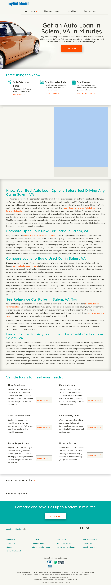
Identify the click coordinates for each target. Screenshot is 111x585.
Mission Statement (13, 551)
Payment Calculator (14, 211)
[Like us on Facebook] (81, 527)
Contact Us (10, 543)
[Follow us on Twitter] (88, 527)
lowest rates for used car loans (25, 266)
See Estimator (53, 93)
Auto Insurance (90, 11)
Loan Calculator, (70, 208)
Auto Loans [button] (30, 11)
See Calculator (84, 93)
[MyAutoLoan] (18, 4)
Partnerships (62, 539)
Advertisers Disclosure (66, 547)
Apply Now (71, 49)
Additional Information (41, 547)
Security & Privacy (90, 547)
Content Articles (38, 543)
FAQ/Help (35, 539)
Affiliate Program (64, 543)
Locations (9, 529)
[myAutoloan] (55, 562)
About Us (9, 547)
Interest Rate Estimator (87, 208)
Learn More (71, 11)
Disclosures (87, 543)
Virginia (18, 529)
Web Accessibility (90, 539)
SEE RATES (17, 95)
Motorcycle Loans (51, 11)
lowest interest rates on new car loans (39, 235)
